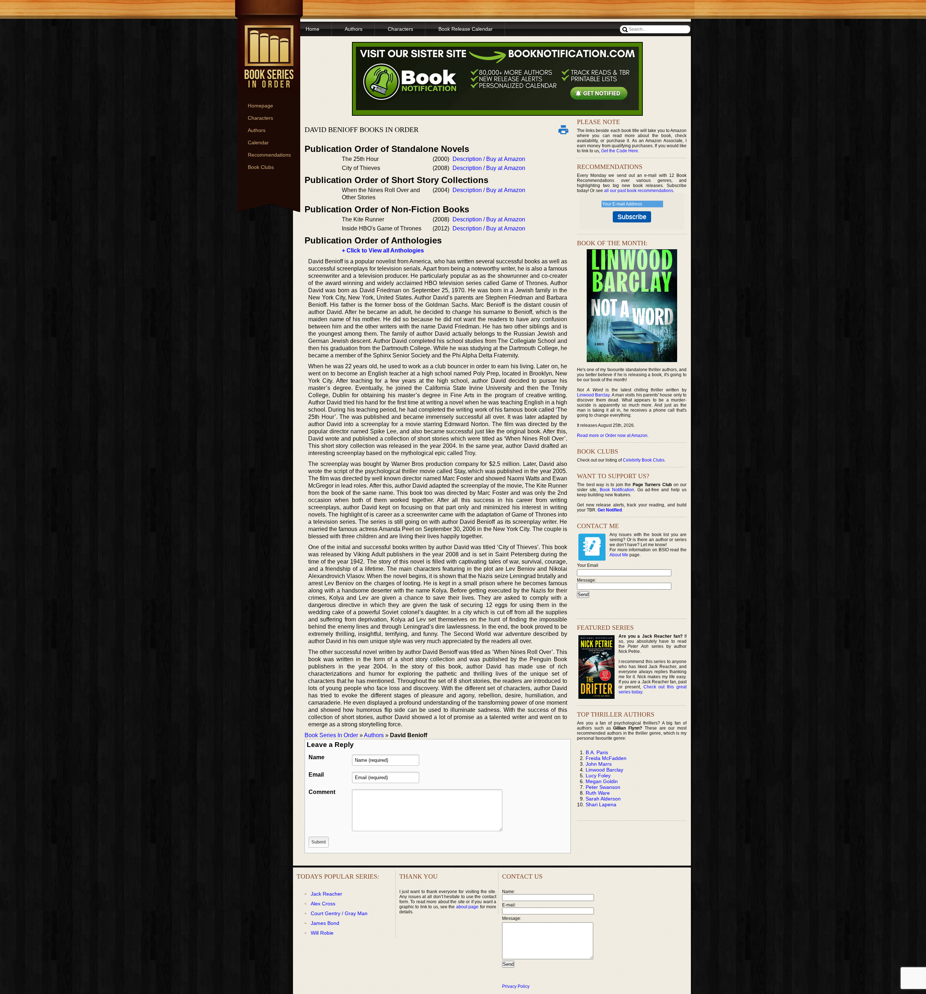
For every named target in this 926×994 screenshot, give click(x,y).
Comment (322, 792)
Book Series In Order (331, 735)
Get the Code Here (619, 150)
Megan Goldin (602, 781)
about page (467, 906)
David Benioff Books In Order (362, 129)
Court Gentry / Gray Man (339, 913)
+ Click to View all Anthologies (383, 250)
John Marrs (599, 764)
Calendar (258, 142)
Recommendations (269, 155)
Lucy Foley (598, 775)
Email (316, 775)
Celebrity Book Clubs (643, 460)
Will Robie (322, 933)
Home (312, 29)
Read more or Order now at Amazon (612, 435)
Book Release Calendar (465, 29)
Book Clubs (261, 167)
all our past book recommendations (638, 190)
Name (316, 757)
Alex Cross (323, 903)
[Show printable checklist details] (563, 129)
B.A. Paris (597, 752)
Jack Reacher (326, 894)
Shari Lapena (601, 804)
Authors (257, 130)
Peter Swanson (603, 787)
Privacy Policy (516, 986)
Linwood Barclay (593, 395)
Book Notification (617, 489)
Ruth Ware (598, 793)
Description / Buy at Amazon (489, 159)
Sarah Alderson (603, 799)
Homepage (260, 106)
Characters (260, 118)
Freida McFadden (606, 758)
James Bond (325, 923)
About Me (618, 554)
